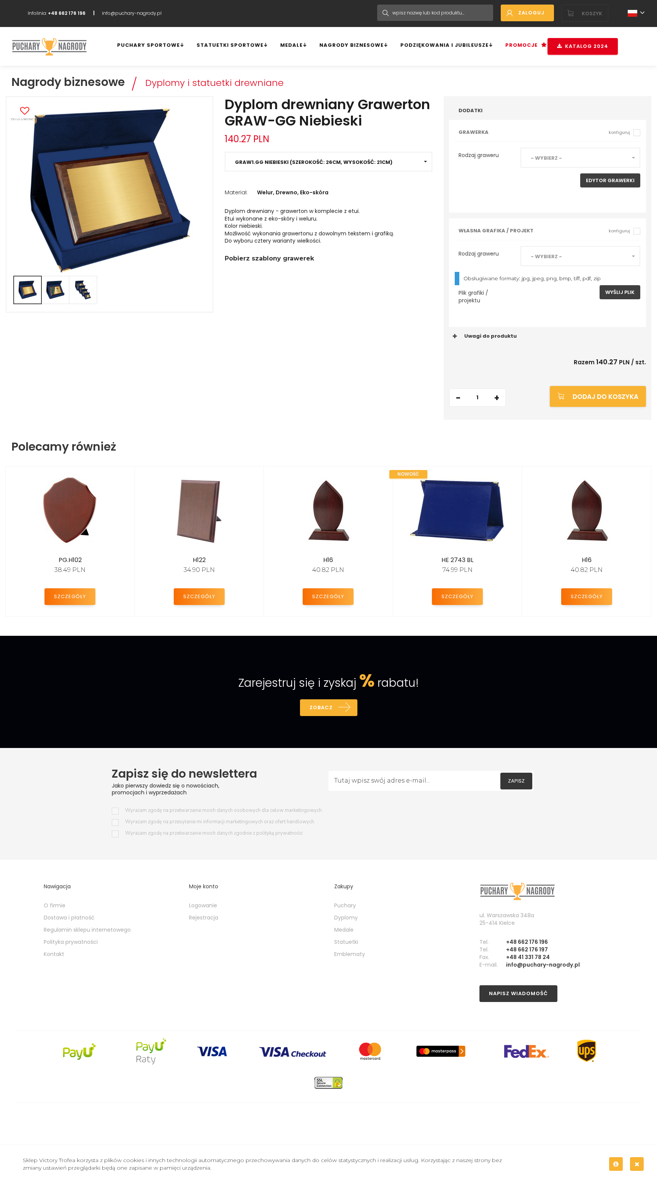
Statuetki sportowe (230, 45)
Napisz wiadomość (518, 993)
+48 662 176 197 (527, 949)
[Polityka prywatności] (616, 1164)
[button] (328, 162)
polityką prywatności (279, 833)
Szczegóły (70, 596)
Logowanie (203, 905)
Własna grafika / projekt (544, 230)
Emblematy (349, 954)
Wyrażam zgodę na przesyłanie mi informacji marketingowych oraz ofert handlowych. (220, 822)
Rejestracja (203, 917)
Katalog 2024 (585, 46)
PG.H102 (70, 560)
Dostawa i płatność (69, 917)
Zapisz (516, 780)
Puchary (345, 905)
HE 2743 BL (457, 560)
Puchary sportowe (148, 45)
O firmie (54, 905)
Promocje (521, 45)
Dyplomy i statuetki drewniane (214, 82)
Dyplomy (346, 917)
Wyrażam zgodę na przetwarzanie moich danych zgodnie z (214, 833)
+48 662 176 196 (527, 942)
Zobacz (321, 707)
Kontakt (54, 954)
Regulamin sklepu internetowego (87, 930)
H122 (199, 560)
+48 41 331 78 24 (528, 957)
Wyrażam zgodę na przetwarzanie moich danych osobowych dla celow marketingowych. (224, 810)
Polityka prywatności (71, 942)
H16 (328, 560)
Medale (291, 45)
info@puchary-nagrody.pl (132, 13)
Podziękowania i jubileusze (444, 45)
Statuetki (346, 942)
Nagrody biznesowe (351, 45)
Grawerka (544, 132)
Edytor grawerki (610, 180)
